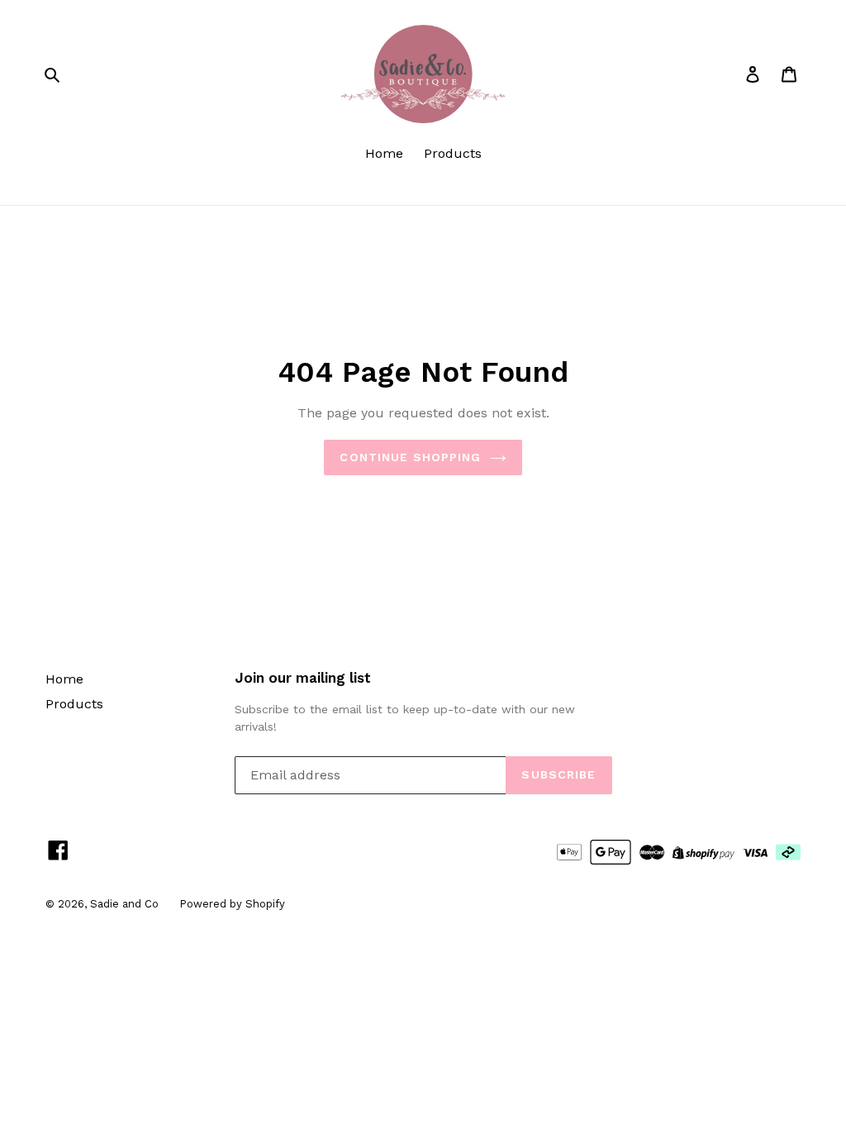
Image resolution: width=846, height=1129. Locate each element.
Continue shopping (410, 457)
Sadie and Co (124, 904)
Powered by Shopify (232, 904)
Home (384, 153)
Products (453, 153)
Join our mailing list (303, 677)
